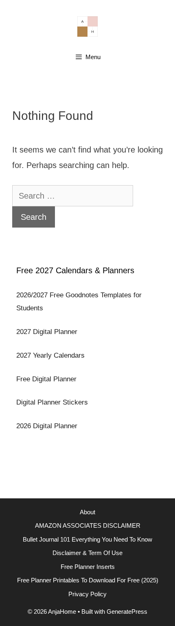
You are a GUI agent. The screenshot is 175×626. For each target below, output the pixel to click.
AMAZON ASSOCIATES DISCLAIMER (87, 525)
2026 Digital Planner (46, 426)
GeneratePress (127, 611)
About (87, 512)
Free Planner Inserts (88, 566)
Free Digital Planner (46, 379)
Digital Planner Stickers (52, 402)
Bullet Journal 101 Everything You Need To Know (87, 539)
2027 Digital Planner (46, 332)
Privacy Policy (87, 594)
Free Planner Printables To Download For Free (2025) (87, 580)
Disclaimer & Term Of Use (87, 552)
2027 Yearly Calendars (50, 355)
